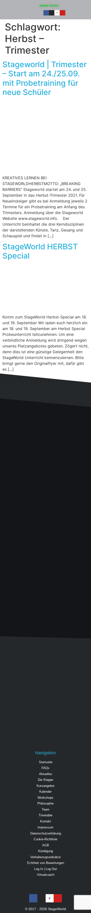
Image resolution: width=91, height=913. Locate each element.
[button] (78, 13)
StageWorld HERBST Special (40, 251)
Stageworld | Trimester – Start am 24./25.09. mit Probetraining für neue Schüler (44, 78)
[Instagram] (51, 12)
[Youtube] (62, 12)
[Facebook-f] (46, 12)
